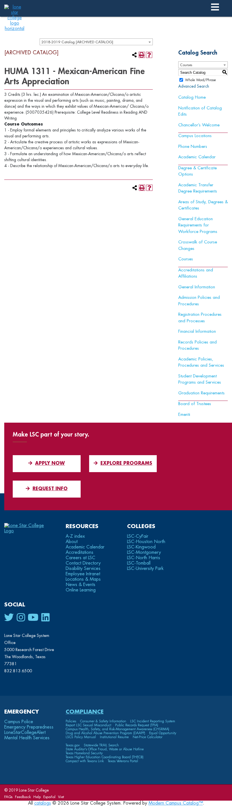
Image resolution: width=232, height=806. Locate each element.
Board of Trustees (194, 404)
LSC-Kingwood (141, 547)
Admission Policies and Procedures (199, 300)
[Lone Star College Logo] (29, 531)
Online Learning (81, 590)
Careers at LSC (80, 558)
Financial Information (197, 331)
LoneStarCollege (25, 732)
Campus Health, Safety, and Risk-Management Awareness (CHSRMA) (117, 729)
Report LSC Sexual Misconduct (88, 725)
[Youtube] (33, 618)
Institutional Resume (114, 737)
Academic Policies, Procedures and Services (201, 362)
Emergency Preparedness (28, 727)
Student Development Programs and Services (199, 379)
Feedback (23, 797)
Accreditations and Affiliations (195, 273)
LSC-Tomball (139, 563)
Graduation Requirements (201, 393)
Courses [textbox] (186, 65)
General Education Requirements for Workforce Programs (197, 225)
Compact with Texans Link (85, 761)
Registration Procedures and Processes (200, 317)
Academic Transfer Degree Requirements (197, 188)
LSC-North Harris (143, 558)
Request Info (50, 489)
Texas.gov (73, 745)
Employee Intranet (83, 574)
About (72, 541)
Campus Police (18, 721)
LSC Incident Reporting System (152, 721)
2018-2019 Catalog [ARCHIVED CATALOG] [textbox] (77, 42)
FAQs (8, 797)
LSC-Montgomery (144, 552)
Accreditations (79, 552)
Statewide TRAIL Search (101, 745)
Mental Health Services (27, 738)
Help (37, 797)
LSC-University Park (145, 568)
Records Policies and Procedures (197, 345)
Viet (61, 797)
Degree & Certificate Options (197, 171)
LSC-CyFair (137, 536)
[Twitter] (9, 618)
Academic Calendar (197, 157)
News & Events (80, 584)
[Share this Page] (134, 55)
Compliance (85, 711)
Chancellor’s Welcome (199, 125)
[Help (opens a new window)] (149, 55)
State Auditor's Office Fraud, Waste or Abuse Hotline (105, 749)
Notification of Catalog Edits (200, 111)
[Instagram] (21, 618)
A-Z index (75, 536)
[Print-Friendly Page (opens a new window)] (142, 55)
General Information (196, 287)
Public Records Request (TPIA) (136, 725)
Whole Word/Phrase (200, 80)
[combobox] (96, 41)
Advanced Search (193, 86)
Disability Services (83, 568)
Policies (71, 721)
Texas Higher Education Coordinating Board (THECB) (104, 757)
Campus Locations (195, 136)
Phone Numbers (192, 146)
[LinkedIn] (45, 618)
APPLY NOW (50, 463)
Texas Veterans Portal (123, 761)
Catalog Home (192, 97)
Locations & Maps (83, 579)
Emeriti (184, 414)
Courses (185, 259)
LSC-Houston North (146, 541)
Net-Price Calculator (147, 737)
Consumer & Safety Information (103, 721)
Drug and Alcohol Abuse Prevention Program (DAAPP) (105, 733)
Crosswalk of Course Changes (197, 245)
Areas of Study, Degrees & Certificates (203, 205)
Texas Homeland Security (84, 753)
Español (49, 797)
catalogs (42, 803)
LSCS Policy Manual (81, 737)
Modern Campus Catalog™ (176, 803)
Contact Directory (83, 563)
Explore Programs (126, 463)
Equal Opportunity (162, 733)
